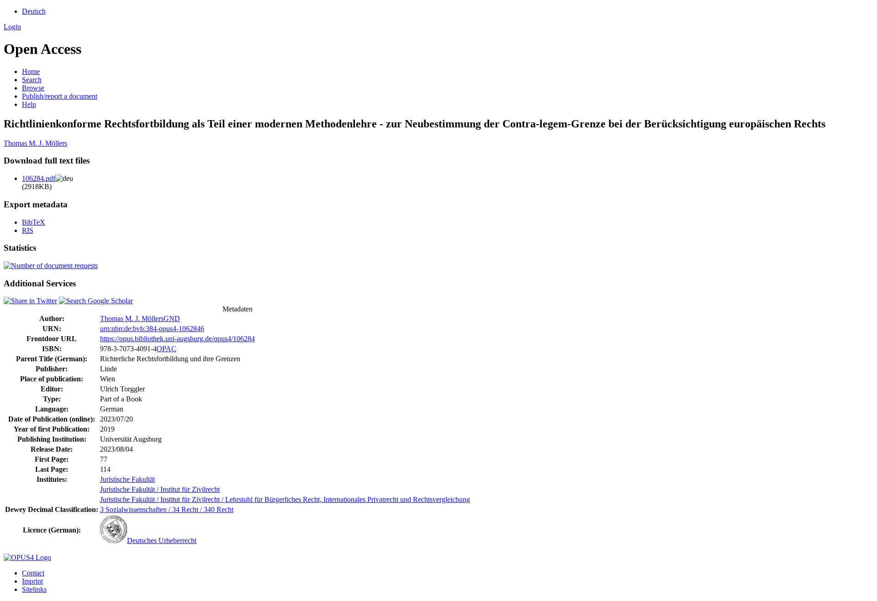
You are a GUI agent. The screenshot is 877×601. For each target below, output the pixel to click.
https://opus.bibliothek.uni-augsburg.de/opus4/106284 (177, 339)
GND (172, 318)
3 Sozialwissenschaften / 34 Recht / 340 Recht (166, 509)
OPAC (166, 349)
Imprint (32, 581)
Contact (33, 573)
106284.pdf (38, 178)
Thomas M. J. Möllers (35, 143)
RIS (27, 230)
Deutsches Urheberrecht (161, 540)
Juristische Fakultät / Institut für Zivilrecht (160, 489)
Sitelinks (34, 589)
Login (12, 27)
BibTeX (33, 222)
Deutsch (34, 11)
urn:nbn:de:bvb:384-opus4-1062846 (152, 328)
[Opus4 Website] (27, 557)
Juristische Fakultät (127, 479)
